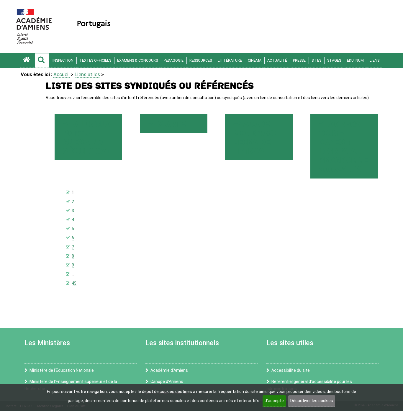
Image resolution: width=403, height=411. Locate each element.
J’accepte (274, 400)
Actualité (277, 60)
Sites (316, 60)
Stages (334, 60)
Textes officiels (95, 60)
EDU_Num (355, 60)
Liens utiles (87, 74)
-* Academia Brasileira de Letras (256, 137)
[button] (42, 60)
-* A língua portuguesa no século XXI (87, 137)
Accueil (61, 74)
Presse (299, 60)
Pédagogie (174, 60)
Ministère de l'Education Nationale (62, 370)
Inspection (63, 60)
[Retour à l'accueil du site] (27, 60)
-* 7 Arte (167, 124)
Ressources (200, 60)
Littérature (230, 60)
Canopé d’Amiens (166, 381)
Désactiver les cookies (311, 400)
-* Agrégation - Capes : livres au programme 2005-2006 (344, 147)
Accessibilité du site (290, 370)
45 (74, 283)
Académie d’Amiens (169, 370)
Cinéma (254, 60)
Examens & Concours (137, 60)
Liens (374, 60)
